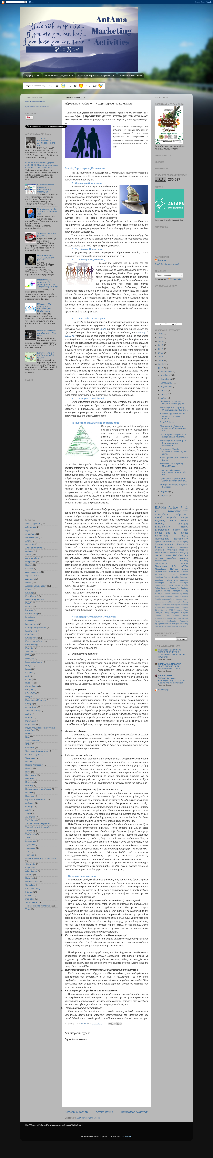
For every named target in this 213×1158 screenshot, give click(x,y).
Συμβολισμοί (31, 820)
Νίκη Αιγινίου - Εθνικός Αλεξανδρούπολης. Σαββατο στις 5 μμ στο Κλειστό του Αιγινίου (172, 680)
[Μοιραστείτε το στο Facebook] (117, 1023)
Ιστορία (28, 697)
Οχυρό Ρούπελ (167, 422)
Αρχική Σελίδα (33, 75)
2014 (160, 360)
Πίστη (28, 772)
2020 (160, 338)
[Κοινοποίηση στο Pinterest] (120, 1023)
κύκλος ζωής (31, 707)
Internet (28, 892)
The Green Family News (169, 650)
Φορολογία (30, 868)
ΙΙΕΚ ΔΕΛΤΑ (30, 693)
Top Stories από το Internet (37, 906)
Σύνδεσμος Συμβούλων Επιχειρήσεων (96, 75)
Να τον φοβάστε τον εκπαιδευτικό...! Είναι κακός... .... (46, 333)
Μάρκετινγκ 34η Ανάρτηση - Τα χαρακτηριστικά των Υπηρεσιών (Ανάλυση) (47, 283)
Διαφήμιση (30, 579)
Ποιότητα (29, 782)
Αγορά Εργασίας (32, 523)
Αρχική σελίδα (104, 1111)
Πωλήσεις (29, 796)
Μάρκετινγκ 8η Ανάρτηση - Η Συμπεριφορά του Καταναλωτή (173, 442)
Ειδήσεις (29, 589)
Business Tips (31, 881)
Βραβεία (29, 565)
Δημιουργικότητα (33, 572)
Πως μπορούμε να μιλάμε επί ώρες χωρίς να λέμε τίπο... (173, 435)
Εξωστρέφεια (31, 631)
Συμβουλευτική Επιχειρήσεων (38, 824)
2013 (160, 364)
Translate (176, 279)
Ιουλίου (164, 390)
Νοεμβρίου (166, 375)
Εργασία (29, 648)
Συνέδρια (29, 831)
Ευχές (28, 669)
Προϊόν (28, 792)
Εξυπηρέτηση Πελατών (35, 627)
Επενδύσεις (30, 634)
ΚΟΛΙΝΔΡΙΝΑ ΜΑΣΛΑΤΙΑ (169, 664)
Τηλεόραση (30, 848)
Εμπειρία (29, 610)
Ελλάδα (28, 606)
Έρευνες (29, 652)
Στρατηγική (30, 817)
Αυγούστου (166, 387)
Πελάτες (29, 768)
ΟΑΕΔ (28, 744)
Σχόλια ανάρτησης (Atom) (88, 1118)
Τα (158, 324)
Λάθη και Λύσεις (32, 711)
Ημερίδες (29, 683)
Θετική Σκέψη (31, 686)
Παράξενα (29, 761)
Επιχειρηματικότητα (34, 641)
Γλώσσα (29, 568)
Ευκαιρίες (29, 659)
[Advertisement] (43, 403)
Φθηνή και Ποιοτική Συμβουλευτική (41, 858)
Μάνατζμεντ (30, 721)
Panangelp (163, 690)
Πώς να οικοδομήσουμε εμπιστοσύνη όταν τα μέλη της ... (173, 472)
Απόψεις (29, 551)
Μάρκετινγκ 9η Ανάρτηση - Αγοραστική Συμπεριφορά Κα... (173, 428)
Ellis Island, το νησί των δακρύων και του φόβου (172, 402)
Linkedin (29, 895)
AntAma (84, 1023)
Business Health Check (131, 75)
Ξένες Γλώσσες (32, 740)
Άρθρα (28, 555)
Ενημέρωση (30, 617)
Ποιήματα (29, 779)
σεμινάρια (29, 806)
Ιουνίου (164, 394)
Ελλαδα (28, 603)
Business (29, 878)
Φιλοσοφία (30, 864)
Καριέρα (29, 704)
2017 (160, 349)
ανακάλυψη (30, 534)
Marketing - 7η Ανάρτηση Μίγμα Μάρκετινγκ (171, 465)
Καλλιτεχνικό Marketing (35, 700)
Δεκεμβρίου (166, 371)
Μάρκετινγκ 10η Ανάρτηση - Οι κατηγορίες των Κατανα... (174, 409)
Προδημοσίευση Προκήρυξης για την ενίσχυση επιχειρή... (173, 479)
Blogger (127, 1136)
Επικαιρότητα (31, 638)
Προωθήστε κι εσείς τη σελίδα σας (37, 107)
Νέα (27, 737)
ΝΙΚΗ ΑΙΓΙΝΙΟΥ (165, 676)
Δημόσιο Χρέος (32, 575)
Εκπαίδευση (30, 596)
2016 (160, 353)
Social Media (31, 902)
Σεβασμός (29, 803)
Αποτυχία (29, 544)
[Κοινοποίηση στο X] (115, 1023)
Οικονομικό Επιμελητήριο (36, 751)
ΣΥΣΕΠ (28, 838)
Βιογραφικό (30, 561)
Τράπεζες (29, 855)
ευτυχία (28, 665)
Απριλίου (165, 492)
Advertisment (31, 871)
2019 (160, 341)
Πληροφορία (31, 775)
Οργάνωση (30, 758)
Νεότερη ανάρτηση (76, 1111)
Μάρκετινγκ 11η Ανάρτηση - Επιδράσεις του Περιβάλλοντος (44, 307)
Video (28, 909)
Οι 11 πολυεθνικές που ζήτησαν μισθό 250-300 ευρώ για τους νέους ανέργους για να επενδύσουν (41, 165)
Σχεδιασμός (30, 841)
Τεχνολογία (30, 844)
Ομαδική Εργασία (33, 754)
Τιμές (27, 851)
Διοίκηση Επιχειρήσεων (36, 586)
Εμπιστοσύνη (31, 613)
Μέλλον (28, 734)
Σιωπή (28, 810)
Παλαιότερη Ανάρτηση (135, 1111)
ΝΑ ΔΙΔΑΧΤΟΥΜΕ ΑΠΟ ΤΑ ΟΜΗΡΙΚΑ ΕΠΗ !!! (45, 257)
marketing (29, 899)
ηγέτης (28, 679)
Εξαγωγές (29, 620)
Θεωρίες (29, 690)
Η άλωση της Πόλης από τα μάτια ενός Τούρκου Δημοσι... (172, 416)
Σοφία (28, 813)
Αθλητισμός (30, 527)
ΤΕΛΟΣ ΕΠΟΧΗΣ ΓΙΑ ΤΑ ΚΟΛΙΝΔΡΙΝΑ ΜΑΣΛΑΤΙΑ (169, 667)
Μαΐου (164, 398)
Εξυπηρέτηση (31, 624)
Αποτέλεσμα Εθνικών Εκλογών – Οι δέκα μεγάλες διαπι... (173, 451)
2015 (160, 357)
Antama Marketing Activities (35, 101)
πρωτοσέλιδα (163, 324)
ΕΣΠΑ (28, 655)
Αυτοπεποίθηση (32, 558)
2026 (160, 334)
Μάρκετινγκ (30, 724)
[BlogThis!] (112, 1023)
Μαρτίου (165, 495)
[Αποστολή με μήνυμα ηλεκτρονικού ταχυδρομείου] (109, 1023)
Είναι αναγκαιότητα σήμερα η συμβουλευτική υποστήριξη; (45, 188)
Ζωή (27, 676)
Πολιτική (29, 785)
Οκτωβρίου (166, 379)
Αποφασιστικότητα (33, 548)
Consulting (30, 885)
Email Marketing (32, 888)
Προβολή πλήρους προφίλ (167, 264)
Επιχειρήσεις (31, 645)
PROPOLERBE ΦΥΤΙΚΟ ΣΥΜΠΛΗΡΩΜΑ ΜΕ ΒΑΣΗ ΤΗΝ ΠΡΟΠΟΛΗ (171, 654)
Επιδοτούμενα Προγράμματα (59, 75)
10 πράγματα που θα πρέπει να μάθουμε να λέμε (47, 211)
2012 (160, 368)
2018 (160, 345)
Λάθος (28, 714)
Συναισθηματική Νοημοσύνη (38, 827)
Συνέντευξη (30, 834)
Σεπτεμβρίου (167, 383)
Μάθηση (29, 717)
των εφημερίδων (173, 324)
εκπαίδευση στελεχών (35, 600)
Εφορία (28, 672)
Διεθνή (28, 582)
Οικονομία (29, 747)
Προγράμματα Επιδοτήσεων (38, 789)
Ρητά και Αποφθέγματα (35, 799)
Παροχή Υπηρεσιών (34, 765)
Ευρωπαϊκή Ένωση (34, 662)
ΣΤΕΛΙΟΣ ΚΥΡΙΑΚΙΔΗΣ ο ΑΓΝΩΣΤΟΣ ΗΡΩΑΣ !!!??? (46, 142)
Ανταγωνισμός (31, 537)
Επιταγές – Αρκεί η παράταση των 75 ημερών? (45, 355)
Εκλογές (29, 593)
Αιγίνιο (28, 530)
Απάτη (28, 541)
